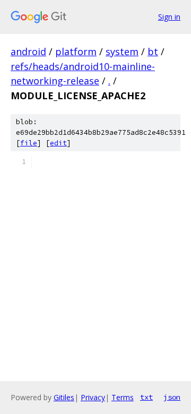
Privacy (93, 397)
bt (152, 51)
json (171, 397)
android (28, 51)
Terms (122, 397)
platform (76, 51)
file (28, 143)
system (122, 51)
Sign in (169, 17)
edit (58, 143)
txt (146, 397)
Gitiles (64, 397)
